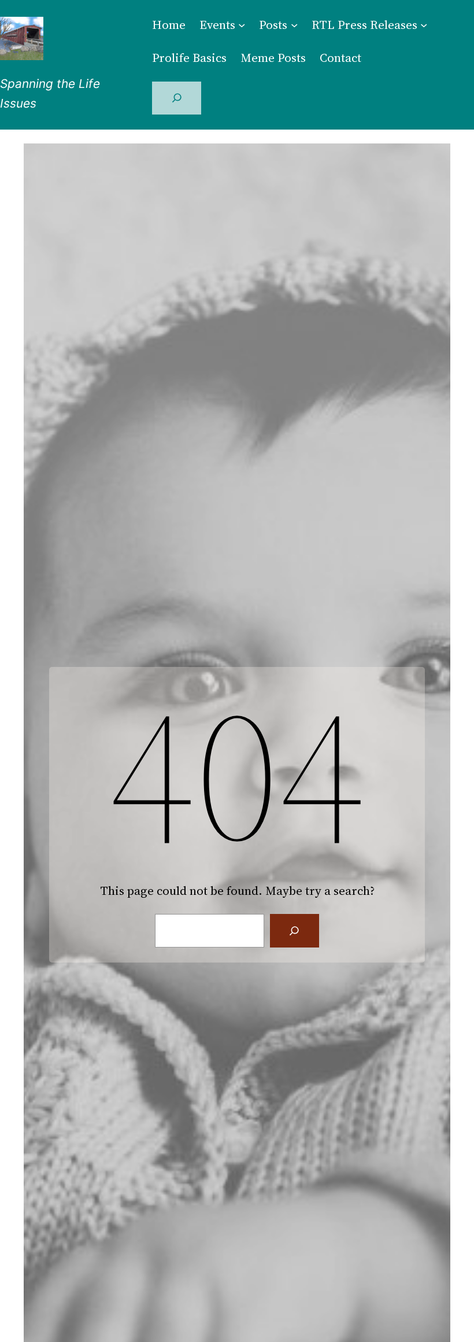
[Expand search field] (176, 98)
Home (169, 24)
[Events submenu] (241, 24)
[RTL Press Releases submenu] (423, 24)
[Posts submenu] (294, 24)
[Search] (294, 930)
